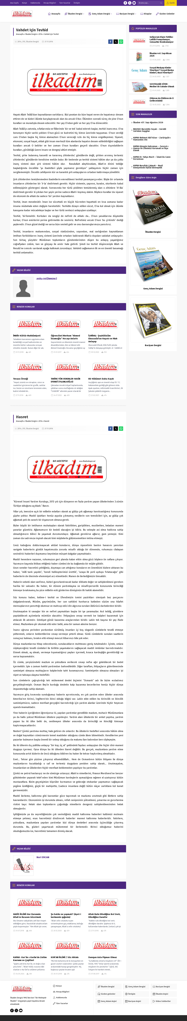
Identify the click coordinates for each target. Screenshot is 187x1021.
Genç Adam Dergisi (153, 288)
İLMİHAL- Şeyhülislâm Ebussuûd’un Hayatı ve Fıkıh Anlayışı (102, 338)
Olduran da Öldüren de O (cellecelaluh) (162, 99)
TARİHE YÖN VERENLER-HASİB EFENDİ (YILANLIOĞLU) (65, 380)
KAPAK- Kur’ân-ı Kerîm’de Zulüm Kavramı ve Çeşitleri (30, 959)
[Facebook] (125, 3)
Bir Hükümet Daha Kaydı (101, 378)
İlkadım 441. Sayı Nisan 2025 (161, 54)
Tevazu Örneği (20, 378)
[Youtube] (134, 3)
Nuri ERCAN (43, 857)
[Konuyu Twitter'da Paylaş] (116, 41)
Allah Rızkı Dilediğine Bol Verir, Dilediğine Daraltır (104, 915)
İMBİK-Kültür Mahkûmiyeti (26, 335)
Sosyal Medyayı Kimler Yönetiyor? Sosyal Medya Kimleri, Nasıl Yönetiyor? (162, 70)
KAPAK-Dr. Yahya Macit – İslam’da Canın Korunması (151, 158)
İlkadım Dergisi (31, 34)
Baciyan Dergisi (153, 345)
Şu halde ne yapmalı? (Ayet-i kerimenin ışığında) (66, 915)
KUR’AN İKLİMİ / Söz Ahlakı (64, 957)
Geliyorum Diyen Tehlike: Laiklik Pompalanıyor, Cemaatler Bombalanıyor (162, 39)
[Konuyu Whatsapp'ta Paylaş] (121, 41)
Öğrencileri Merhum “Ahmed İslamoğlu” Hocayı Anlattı (65, 337)
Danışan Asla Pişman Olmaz (102, 957)
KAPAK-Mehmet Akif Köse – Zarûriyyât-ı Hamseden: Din (152, 138)
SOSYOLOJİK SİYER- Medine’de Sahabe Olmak (162, 85)
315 (23, 42)
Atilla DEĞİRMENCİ (47, 278)
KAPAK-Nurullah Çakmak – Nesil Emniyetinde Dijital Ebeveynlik (148, 166)
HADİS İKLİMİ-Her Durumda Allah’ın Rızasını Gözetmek (27, 915)
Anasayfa (20, 34)
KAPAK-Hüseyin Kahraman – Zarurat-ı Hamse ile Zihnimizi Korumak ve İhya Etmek (150, 148)
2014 (40, 34)
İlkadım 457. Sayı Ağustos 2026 (148, 122)
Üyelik (172, 3)
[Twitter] (129, 3)
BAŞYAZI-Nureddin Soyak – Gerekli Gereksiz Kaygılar (149, 130)
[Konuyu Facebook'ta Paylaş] (110, 41)
